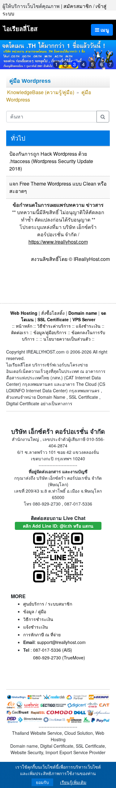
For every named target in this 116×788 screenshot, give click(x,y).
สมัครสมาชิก (77, 6)
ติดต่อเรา (19, 332)
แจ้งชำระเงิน (88, 326)
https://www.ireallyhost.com (58, 241)
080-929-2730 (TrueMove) (59, 657)
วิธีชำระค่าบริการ (54, 326)
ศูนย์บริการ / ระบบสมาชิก (47, 604)
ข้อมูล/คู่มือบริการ (50, 332)
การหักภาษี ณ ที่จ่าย (42, 634)
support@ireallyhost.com (61, 642)
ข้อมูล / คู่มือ (34, 611)
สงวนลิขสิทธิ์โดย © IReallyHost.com (70, 258)
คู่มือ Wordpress (30, 81)
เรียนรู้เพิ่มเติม (73, 782)
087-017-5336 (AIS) (52, 650)
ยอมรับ (42, 782)
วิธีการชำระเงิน (38, 619)
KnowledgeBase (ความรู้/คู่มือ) (40, 92)
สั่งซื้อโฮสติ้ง (53, 313)
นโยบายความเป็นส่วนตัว (67, 339)
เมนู (104, 29)
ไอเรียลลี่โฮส (20, 28)
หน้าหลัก (24, 326)
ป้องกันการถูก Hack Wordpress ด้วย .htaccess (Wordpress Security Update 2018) (51, 161)
